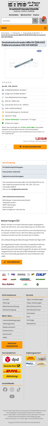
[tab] (24, 162)
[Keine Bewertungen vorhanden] (6, 82)
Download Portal (33, 310)
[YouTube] (12, 396)
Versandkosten (42, 141)
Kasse (36, 15)
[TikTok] (18, 389)
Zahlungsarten (9, 324)
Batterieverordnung (11, 306)
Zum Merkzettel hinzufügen (16, 97)
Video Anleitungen (34, 303)
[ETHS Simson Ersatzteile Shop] (24, 6)
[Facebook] (5, 389)
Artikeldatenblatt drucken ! (16, 90)
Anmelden (14, 15)
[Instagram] (12, 389)
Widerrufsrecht (9, 327)
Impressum (7, 334)
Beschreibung (9, 163)
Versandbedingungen (12, 320)
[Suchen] (35, 21)
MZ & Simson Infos (34, 306)
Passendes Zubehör (11, 172)
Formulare (31, 313)
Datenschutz (8, 330)
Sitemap (6, 303)
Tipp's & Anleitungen (35, 299)
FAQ (28, 317)
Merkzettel (26, 15)
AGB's (5, 337)
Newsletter (31, 323)
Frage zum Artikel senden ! (15, 94)
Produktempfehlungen (13, 167)
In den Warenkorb (32, 147)
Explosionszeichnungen (13, 176)
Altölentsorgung (9, 310)
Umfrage (30, 320)
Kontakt (6, 299)
